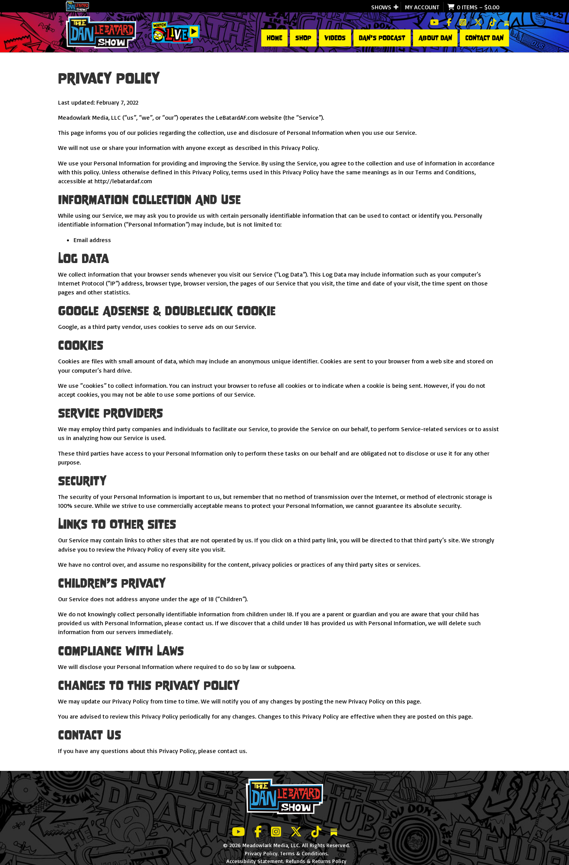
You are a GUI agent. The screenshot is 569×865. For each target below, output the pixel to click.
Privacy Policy (261, 853)
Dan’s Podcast (382, 38)
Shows (381, 7)
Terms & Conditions (303, 853)
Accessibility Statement (254, 861)
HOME (274, 38)
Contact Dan (484, 38)
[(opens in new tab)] (176, 32)
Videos (335, 38)
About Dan (435, 38)
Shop (303, 38)
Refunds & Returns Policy (316, 861)
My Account (422, 7)
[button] (396, 7)
